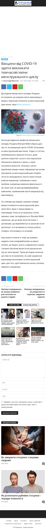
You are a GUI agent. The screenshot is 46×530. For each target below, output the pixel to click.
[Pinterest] (15, 86)
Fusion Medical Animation (29, 135)
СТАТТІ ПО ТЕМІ (14, 305)
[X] (9, 86)
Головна (8, 521)
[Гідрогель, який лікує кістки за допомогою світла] (38, 314)
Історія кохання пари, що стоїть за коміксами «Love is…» (22, 322)
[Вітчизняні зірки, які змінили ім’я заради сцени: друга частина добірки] (8, 314)
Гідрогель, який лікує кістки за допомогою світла (37, 321)
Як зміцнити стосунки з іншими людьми (20, 459)
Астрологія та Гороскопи (13, 524)
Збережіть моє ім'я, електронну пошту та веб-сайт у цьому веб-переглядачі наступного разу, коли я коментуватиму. (21, 404)
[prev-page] (21, 348)
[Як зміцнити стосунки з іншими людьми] (23, 440)
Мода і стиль (28, 524)
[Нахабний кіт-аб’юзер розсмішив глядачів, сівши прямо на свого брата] (23, 332)
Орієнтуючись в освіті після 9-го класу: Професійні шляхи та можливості (7, 341)
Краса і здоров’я (35, 521)
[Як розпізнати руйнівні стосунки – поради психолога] (23, 481)
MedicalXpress (23, 105)
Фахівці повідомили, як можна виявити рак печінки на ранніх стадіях (11, 293)
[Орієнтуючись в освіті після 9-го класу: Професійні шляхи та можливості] (8, 332)
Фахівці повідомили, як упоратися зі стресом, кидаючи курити (34, 293)
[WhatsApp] (20, 86)
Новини (4, 59)
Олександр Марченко (11, 81)
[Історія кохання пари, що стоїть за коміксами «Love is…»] (23, 314)
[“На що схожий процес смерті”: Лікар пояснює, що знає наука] (38, 331)
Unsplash (42, 135)
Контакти (24, 521)
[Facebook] (3, 86)
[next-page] (24, 348)
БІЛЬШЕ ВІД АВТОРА (30, 305)
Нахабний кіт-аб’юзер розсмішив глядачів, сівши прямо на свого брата (22, 341)
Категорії (38, 524)
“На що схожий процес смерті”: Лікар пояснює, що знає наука (37, 340)
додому (3, 57)
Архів (16, 521)
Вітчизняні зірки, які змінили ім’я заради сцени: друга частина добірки (8, 322)
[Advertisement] (23, 30)
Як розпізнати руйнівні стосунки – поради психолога (21, 497)
